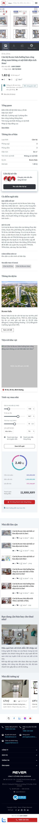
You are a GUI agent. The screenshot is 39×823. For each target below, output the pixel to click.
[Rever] (19, 772)
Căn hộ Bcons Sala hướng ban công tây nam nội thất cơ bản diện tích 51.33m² (23, 572)
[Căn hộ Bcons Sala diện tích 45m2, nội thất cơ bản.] (6, 600)
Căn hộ (34, 140)
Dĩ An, (24, 707)
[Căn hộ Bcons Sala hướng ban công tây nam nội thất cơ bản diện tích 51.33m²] (6, 571)
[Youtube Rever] (27, 810)
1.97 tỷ (35, 701)
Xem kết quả (19, 446)
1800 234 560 (28, 731)
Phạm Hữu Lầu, (17, 707)
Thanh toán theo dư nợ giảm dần (12, 438)
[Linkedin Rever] (21, 810)
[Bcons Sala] (19, 294)
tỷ (33, 409)
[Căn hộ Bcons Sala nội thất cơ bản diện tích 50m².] (6, 558)
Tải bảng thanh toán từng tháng (20, 502)
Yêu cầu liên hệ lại (19, 187)
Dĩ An (4, 54)
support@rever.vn (11, 743)
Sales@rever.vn (10, 737)
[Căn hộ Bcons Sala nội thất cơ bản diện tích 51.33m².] (6, 533)
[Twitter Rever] (18, 810)
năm (32, 424)
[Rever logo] (4, 3)
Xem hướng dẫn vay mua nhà (15, 508)
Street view (31, 48)
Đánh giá (10, 810)
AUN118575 (7, 707)
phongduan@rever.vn (30, 737)
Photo (6, 48)
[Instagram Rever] (24, 810)
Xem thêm (5, 128)
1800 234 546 (23, 820)
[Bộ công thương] (19, 798)
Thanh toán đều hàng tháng (28, 438)
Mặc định (8, 431)
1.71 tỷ (6, 701)
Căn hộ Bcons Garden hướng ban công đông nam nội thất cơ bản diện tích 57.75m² (14, 705)
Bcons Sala (33, 160)
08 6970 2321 (15, 789)
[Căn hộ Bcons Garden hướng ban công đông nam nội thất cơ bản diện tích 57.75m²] (15, 689)
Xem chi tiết (7, 330)
